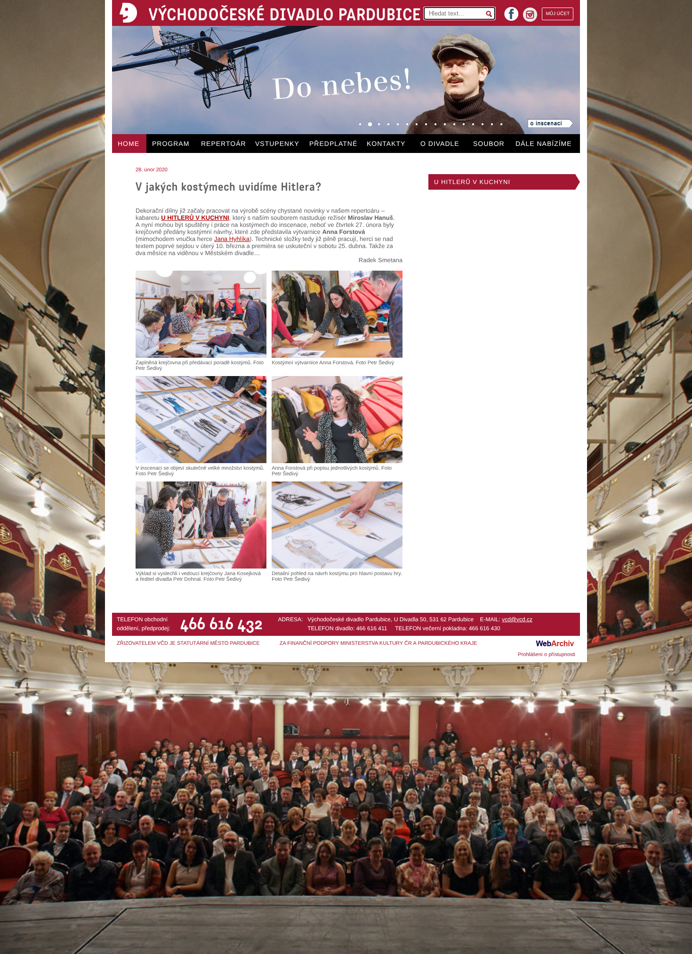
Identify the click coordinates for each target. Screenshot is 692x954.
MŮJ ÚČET (558, 13)
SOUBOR (489, 143)
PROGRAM (170, 143)
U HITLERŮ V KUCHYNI (472, 181)
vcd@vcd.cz (517, 619)
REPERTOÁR (223, 143)
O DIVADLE (439, 143)
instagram (530, 15)
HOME (128, 143)
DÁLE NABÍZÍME (543, 143)
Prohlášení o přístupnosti (546, 654)
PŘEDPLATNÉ (333, 143)
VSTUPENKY (277, 143)
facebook (511, 11)
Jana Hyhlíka (231, 238)
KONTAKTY (386, 143)
